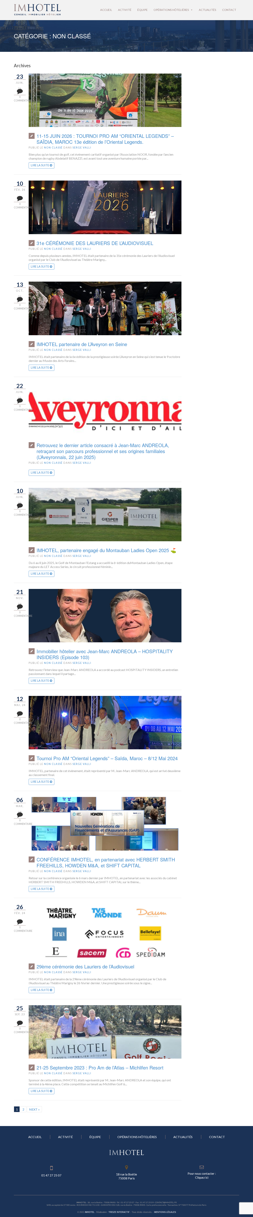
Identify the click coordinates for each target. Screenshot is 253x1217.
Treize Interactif (119, 1212)
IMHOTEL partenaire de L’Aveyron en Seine (82, 344)
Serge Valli (82, 147)
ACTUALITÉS (183, 1137)
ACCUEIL (35, 1137)
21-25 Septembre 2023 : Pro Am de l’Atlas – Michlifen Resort (100, 1067)
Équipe (142, 9)
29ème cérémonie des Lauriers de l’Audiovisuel (85, 966)
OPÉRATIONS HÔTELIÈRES (137, 1137)
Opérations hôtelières (171, 9)
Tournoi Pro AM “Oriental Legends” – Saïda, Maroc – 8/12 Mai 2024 (107, 758)
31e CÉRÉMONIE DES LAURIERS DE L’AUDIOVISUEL (95, 243)
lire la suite (40, 165)
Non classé (53, 147)
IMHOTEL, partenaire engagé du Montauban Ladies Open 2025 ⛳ (106, 550)
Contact (229, 9)
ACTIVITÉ (65, 1137)
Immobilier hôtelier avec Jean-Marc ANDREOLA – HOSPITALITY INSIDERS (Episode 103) (105, 654)
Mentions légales (165, 1212)
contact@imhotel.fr (166, 1202)
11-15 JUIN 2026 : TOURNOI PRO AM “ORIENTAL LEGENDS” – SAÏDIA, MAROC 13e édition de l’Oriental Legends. (105, 139)
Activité (124, 9)
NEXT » (34, 1109)
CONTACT (217, 1137)
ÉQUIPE (95, 1137)
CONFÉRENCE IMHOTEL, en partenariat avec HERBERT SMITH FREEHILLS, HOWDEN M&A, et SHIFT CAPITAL (106, 862)
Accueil (106, 9)
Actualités (207, 9)
